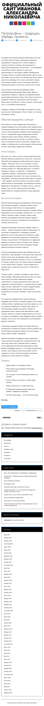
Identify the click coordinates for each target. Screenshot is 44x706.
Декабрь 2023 (8, 574)
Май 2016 (7, 686)
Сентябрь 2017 (8, 644)
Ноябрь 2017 (8, 638)
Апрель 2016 (7, 689)
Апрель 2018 (7, 623)
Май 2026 (7, 535)
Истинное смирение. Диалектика (13, 497)
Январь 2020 (7, 589)
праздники (13, 407)
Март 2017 (7, 659)
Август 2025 (7, 547)
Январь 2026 (7, 538)
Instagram (24, 23)
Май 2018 (7, 620)
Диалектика (7, 443)
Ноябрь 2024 (8, 562)
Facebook (11, 23)
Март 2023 (7, 577)
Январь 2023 (7, 583)
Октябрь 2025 (8, 541)
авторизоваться (37, 428)
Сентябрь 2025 (8, 544)
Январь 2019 (7, 598)
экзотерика (7, 458)
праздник (22, 410)
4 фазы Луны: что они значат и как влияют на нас (18, 494)
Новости (6, 446)
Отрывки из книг (8, 449)
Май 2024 (7, 568)
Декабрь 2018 (8, 601)
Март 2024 (7, 571)
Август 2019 (7, 595)
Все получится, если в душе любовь (14, 500)
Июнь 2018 (7, 617)
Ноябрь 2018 (8, 604)
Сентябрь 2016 (8, 674)
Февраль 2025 (8, 556)
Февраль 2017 (8, 662)
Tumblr (20, 23)
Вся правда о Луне (9, 484)
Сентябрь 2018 (8, 610)
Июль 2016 (7, 680)
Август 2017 (7, 647)
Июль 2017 (7, 650)
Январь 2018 (7, 632)
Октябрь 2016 (8, 671)
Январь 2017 (7, 665)
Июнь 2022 (7, 586)
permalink (39, 410)
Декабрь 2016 (8, 668)
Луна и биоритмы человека (12, 481)
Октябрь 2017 (8, 641)
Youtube (15, 23)
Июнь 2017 (7, 653)
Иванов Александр (9, 40)
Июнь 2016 (7, 683)
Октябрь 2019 (8, 592)
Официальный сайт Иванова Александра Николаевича (22, 10)
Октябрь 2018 (8, 607)
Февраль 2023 (8, 580)
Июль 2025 (7, 550)
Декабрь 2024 (8, 559)
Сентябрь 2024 (8, 565)
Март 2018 (7, 626)
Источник (4, 400)
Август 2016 (7, 677)
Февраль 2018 (8, 629)
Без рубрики (7, 440)
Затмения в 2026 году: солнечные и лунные (16, 487)
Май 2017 (7, 656)
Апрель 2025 (7, 553)
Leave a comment (38, 40)
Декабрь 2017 (8, 635)
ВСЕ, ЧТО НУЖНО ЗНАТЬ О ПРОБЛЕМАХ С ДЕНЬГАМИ (20, 473)
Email (28, 23)
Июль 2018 (7, 614)
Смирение (7, 455)
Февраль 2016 (8, 692)
